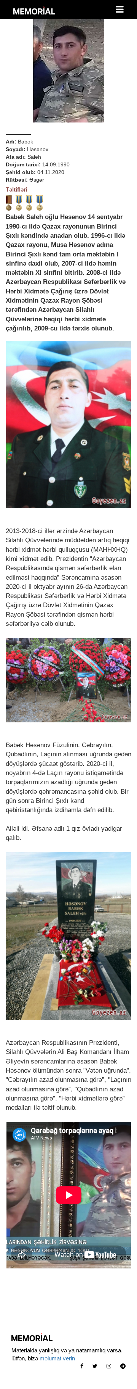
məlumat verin (57, 1358)
